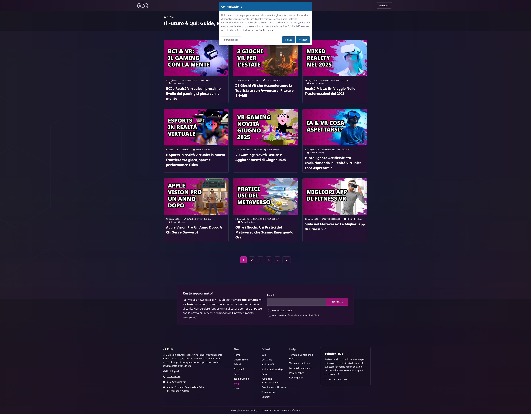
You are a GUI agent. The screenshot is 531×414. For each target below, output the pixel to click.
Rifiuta (288, 39)
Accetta (303, 39)
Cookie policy (266, 30)
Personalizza (231, 39)
